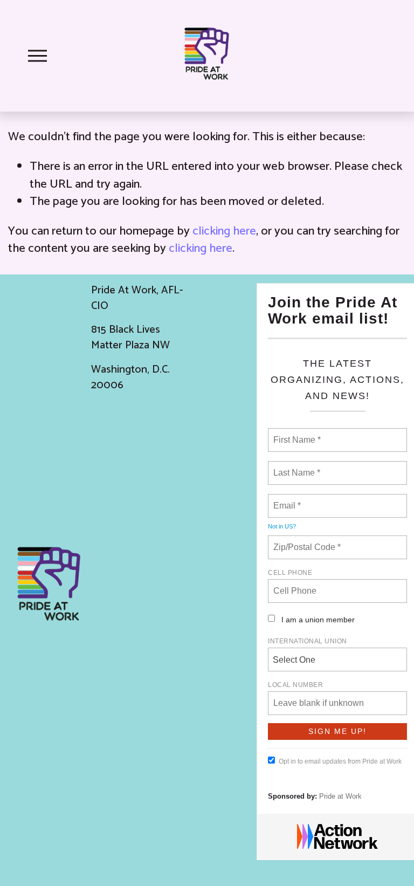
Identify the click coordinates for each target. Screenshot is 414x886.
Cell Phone (290, 572)
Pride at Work (340, 796)
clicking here (224, 231)
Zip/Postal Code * (304, 541)
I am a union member (318, 619)
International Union (307, 641)
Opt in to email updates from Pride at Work (340, 761)
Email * (286, 499)
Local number (295, 685)
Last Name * (294, 466)
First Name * (295, 433)
